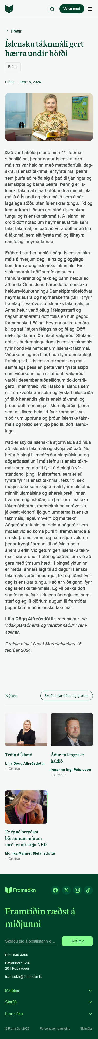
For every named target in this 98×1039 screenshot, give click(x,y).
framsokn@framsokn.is (23, 977)
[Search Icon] (52, 9)
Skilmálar (86, 1028)
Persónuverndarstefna (55, 1028)
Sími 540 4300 (16, 955)
